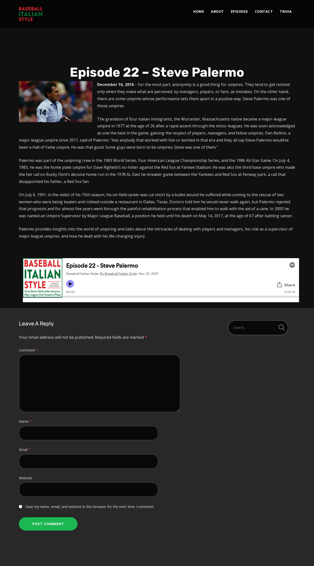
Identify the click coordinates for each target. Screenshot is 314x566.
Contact (264, 11)
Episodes (239, 11)
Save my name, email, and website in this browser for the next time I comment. (90, 506)
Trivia (286, 11)
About (217, 11)
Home (198, 11)
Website (25, 478)
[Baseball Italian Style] (30, 14)
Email (24, 449)
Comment (28, 350)
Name (25, 421)
